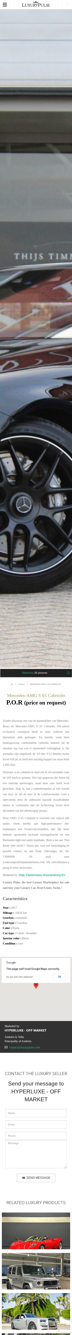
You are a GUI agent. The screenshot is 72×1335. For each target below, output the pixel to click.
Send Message (38, 1177)
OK (59, 976)
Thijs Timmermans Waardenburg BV (42, 875)
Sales (21, 684)
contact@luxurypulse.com (24, 1047)
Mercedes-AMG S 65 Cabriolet (45, 684)
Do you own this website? (19, 977)
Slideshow (34, 672)
